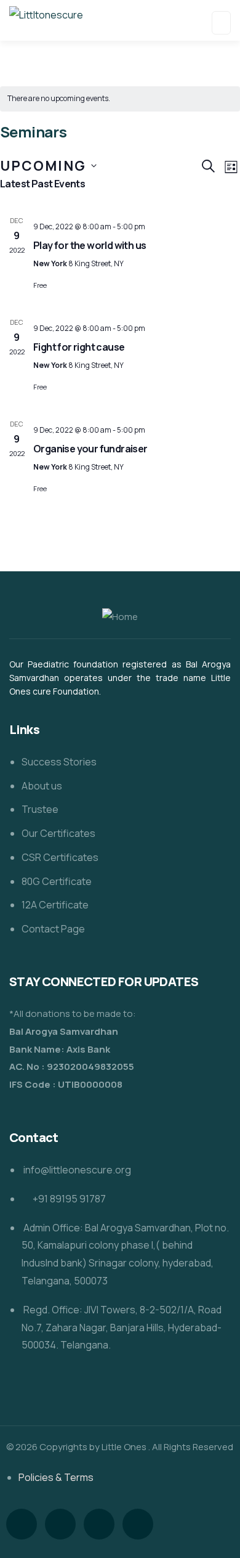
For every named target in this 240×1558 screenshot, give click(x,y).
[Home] (120, 617)
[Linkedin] (99, 1524)
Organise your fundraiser (90, 448)
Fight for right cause (78, 347)
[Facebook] (21, 1524)
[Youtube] (137, 1524)
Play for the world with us (89, 245)
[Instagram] (60, 1524)
